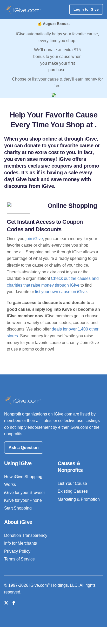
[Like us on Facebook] (13, 603)
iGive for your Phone (23, 500)
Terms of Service (19, 559)
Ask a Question (24, 447)
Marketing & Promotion (79, 499)
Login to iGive (86, 9)
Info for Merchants (20, 543)
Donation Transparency (25, 535)
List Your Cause (72, 483)
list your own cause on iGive (61, 291)
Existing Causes (73, 491)
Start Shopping (18, 508)
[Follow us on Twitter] (6, 603)
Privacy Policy (17, 551)
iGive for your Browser (24, 492)
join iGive (34, 238)
